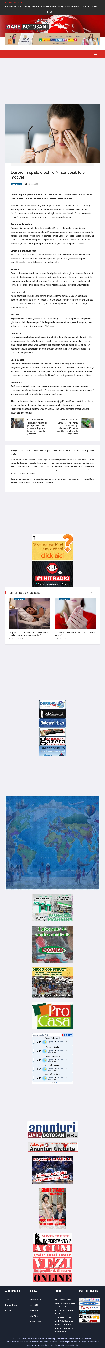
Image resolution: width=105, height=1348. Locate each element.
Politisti (62, 1321)
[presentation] (91, 593)
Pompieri (68, 1314)
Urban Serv (58, 1325)
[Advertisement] (52, 79)
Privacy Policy (11, 1305)
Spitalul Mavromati (61, 1328)
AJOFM (57, 1321)
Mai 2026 (34, 1316)
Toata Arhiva (35, 1321)
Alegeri (61, 1332)
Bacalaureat (69, 1321)
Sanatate (16, 184)
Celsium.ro (59, 1083)
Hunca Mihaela (60, 1314)
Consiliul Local (67, 1325)
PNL (66, 1332)
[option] (41, 6)
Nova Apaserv (65, 1303)
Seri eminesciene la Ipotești (41, 6)
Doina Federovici (60, 1300)
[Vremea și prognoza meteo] (67, 1034)
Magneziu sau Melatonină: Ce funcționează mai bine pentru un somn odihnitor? (28, 633)
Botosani (62, 1310)
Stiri (66, 1317)
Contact (9, 1310)
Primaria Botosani (64, 1307)
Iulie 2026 (34, 1305)
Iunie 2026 (34, 1310)
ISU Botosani (70, 1310)
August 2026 (35, 1299)
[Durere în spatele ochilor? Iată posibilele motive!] (52, 134)
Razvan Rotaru (59, 1317)
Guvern (57, 1310)
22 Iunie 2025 (34, 184)
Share (45, 184)
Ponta (69, 1317)
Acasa (8, 1299)
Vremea (35, 1035)
